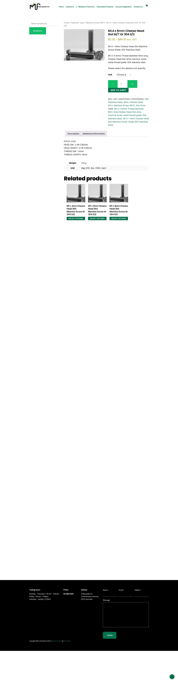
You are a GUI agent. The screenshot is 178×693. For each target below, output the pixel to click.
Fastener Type (77, 23)
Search (37, 31)
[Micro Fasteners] (39, 10)
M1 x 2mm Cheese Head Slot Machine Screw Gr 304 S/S (76, 210)
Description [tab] (73, 133)
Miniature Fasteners (86, 7)
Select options (76, 218)
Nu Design (67, 641)
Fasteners (70, 7)
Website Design (56, 641)
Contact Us (138, 7)
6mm (126, 102)
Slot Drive (140, 105)
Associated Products (105, 7)
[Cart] (147, 6)
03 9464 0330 (68, 594)
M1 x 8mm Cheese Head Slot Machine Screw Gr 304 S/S (118, 210)
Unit (110, 74)
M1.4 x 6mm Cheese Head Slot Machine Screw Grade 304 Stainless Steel (128, 121)
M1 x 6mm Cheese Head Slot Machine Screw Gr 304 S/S (97, 210)
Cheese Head (136, 102)
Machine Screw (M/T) (95, 23)
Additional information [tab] (94, 133)
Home (61, 7)
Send (110, 635)
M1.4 (110, 105)
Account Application (123, 7)
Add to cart (118, 90)
